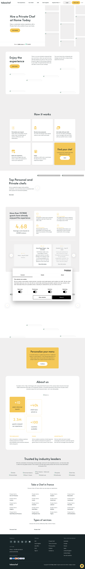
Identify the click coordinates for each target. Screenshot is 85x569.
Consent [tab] (23, 275)
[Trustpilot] (22, 44)
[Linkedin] (22, 541)
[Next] (73, 255)
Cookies (50, 548)
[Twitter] (18, 541)
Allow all (61, 297)
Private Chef (52, 541)
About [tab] (62, 275)
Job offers (37, 546)
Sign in (36, 550)
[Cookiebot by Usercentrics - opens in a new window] (65, 271)
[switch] (35, 292)
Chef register (45, 2)
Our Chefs (31, 2)
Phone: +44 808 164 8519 (16, 549)
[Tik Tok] (26, 541)
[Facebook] (11, 541)
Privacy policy (52, 546)
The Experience (21, 2)
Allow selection (42, 297)
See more (11, 194)
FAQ (36, 548)
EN (82, 2)
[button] (37, 189)
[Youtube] (29, 541)
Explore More (55, 2)
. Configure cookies (71, 564)
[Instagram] (14, 541)
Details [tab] (42, 275)
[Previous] (37, 188)
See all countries (68, 555)
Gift (38, 2)
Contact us (51, 550)
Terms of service (53, 543)
